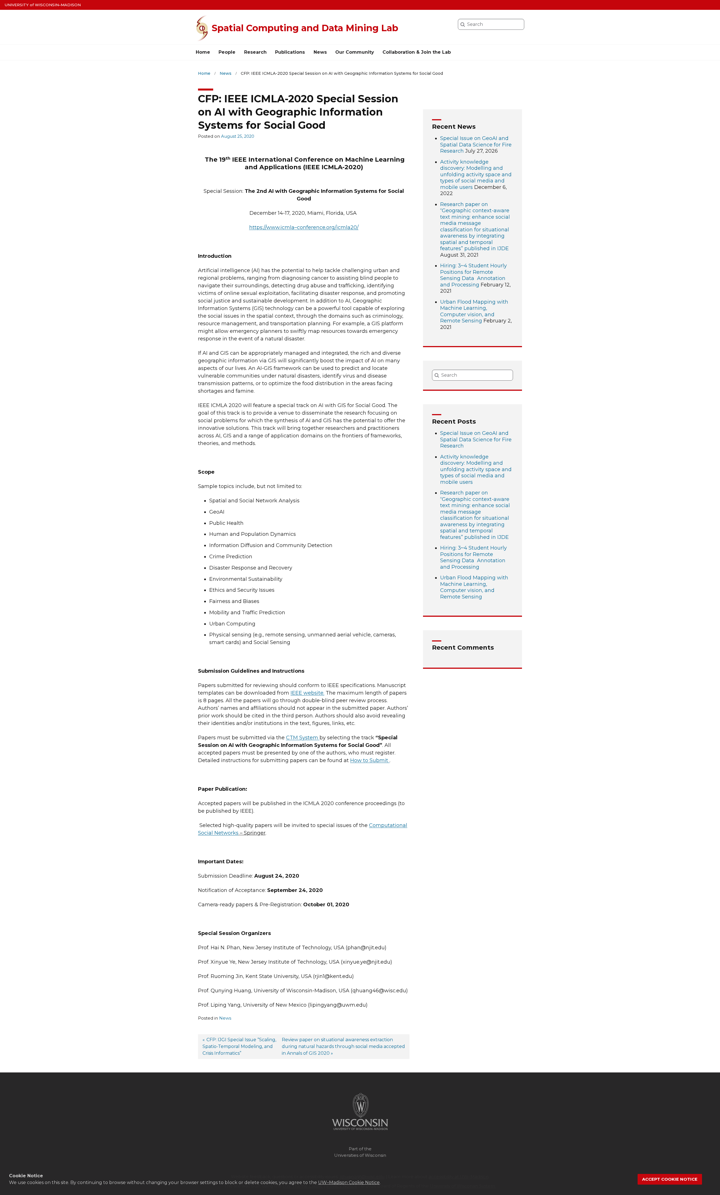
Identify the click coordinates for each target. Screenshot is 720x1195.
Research (255, 52)
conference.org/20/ (328, 227)
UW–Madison (42, 5)
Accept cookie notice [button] (670, 1179)
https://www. (271, 227)
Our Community (354, 52)
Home (203, 52)
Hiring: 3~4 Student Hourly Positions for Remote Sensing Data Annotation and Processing (473, 275)
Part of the (360, 1152)
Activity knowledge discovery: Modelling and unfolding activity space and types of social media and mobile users (476, 174)
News (320, 52)
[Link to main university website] (360, 1131)
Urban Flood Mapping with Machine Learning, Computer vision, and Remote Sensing (474, 311)
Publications (290, 52)
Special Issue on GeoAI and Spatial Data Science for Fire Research (476, 144)
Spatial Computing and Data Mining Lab (305, 27)
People (227, 52)
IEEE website (307, 693)
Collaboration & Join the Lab (416, 52)
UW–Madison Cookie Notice (349, 1182)
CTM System (302, 738)
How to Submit (369, 760)
